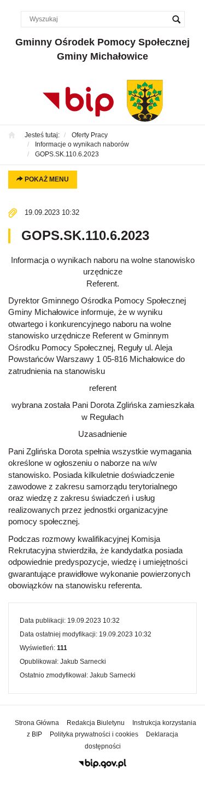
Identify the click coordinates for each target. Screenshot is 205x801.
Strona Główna (37, 723)
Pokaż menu (46, 179)
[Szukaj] (176, 19)
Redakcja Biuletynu (96, 723)
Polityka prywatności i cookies (94, 734)
